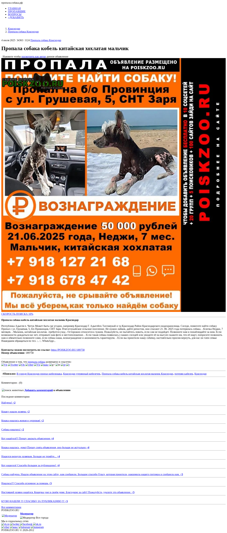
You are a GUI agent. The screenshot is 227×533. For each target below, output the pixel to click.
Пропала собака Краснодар (45, 40)
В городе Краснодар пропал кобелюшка (39, 373)
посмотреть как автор (33, 56)
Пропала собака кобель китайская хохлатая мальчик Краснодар (137, 373)
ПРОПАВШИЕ (17, 11)
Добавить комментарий (38, 390)
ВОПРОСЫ (14, 14)
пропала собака (36, 361)
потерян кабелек (183, 373)
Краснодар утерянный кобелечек (81, 373)
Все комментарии (11, 507)
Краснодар (200, 373)
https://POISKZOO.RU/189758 (68, 349)
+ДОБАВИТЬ (16, 17)
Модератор (26, 513)
